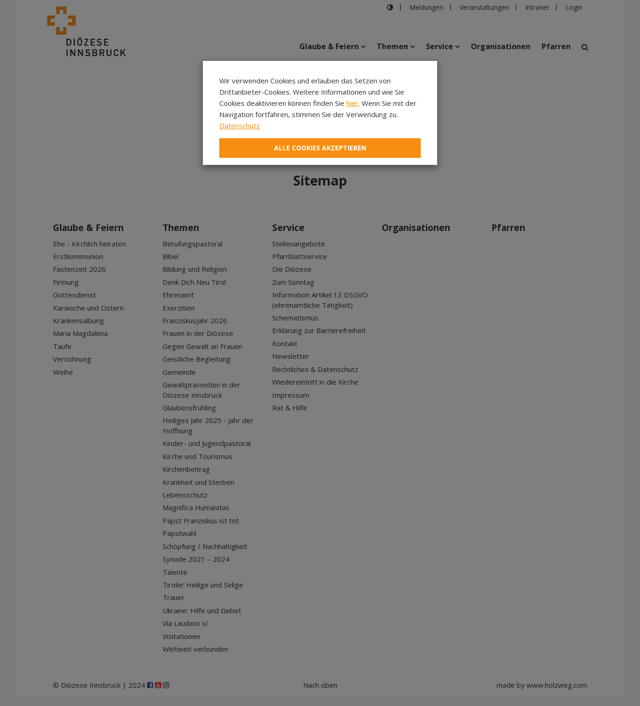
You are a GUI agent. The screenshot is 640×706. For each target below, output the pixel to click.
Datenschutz (239, 125)
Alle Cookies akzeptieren (320, 147)
